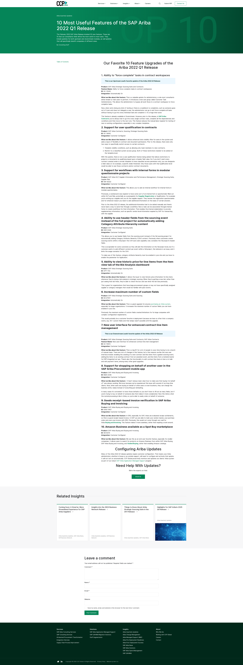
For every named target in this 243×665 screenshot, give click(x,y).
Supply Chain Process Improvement (68, 642)
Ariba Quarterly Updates (64, 16)
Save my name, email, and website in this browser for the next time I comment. (114, 608)
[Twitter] (58, 661)
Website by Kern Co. (113, 661)
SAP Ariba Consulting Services (66, 632)
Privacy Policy (101, 661)
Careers (147, 3)
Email (86, 591)
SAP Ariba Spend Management (132, 650)
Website (87, 599)
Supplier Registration (146, 196)
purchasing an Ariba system (160, 304)
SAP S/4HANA (127, 653)
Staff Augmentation (96, 637)
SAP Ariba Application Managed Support (131, 461)
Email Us (138, 476)
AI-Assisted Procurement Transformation (69, 637)
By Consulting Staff (63, 45)
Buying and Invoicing (113, 422)
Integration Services (63, 640)
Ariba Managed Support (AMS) (132, 637)
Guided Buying (132, 443)
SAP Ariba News (128, 645)
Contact (158, 640)
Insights (125, 3)
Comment (88, 567)
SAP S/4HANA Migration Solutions (100, 634)
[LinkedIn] (61, 661)
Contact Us (180, 3)
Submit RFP (168, 3)
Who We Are (160, 632)
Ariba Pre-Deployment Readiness (133, 640)
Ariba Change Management (131, 634)
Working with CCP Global (164, 634)
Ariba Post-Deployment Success (133, 642)
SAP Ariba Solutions (129, 648)
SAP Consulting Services (64, 634)
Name (87, 582)
